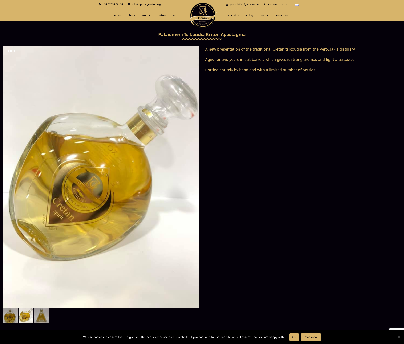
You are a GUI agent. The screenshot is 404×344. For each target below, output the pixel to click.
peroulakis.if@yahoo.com (244, 4)
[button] (6, 177)
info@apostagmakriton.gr (147, 4)
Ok (294, 337)
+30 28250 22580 (112, 4)
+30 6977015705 (278, 4)
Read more (311, 337)
